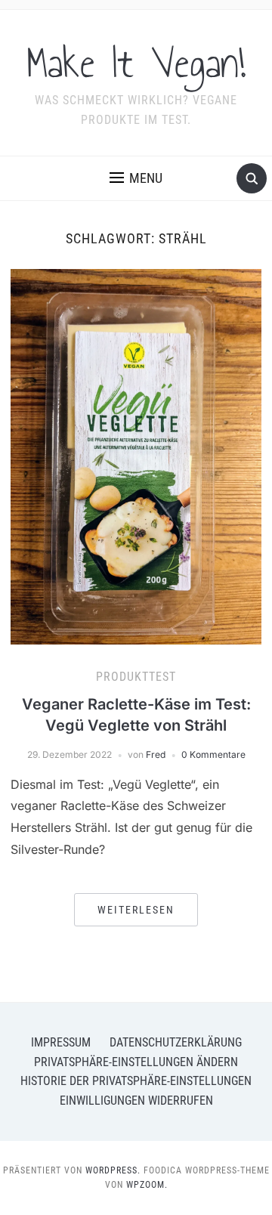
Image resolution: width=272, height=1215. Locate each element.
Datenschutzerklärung (176, 1042)
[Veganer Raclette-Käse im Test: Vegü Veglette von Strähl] (136, 455)
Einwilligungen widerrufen (136, 1100)
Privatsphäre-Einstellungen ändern (136, 1062)
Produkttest (136, 676)
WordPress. (113, 1170)
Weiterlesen (136, 910)
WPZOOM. (147, 1184)
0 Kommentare (213, 754)
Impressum (61, 1042)
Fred (155, 754)
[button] (136, 178)
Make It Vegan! (136, 63)
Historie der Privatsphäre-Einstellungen (136, 1081)
